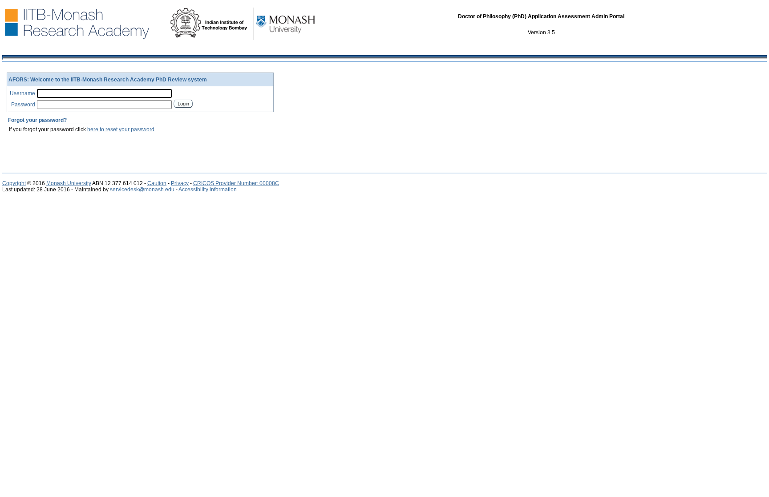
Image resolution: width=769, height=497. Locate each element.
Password (23, 104)
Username (22, 93)
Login (183, 103)
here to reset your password (120, 129)
